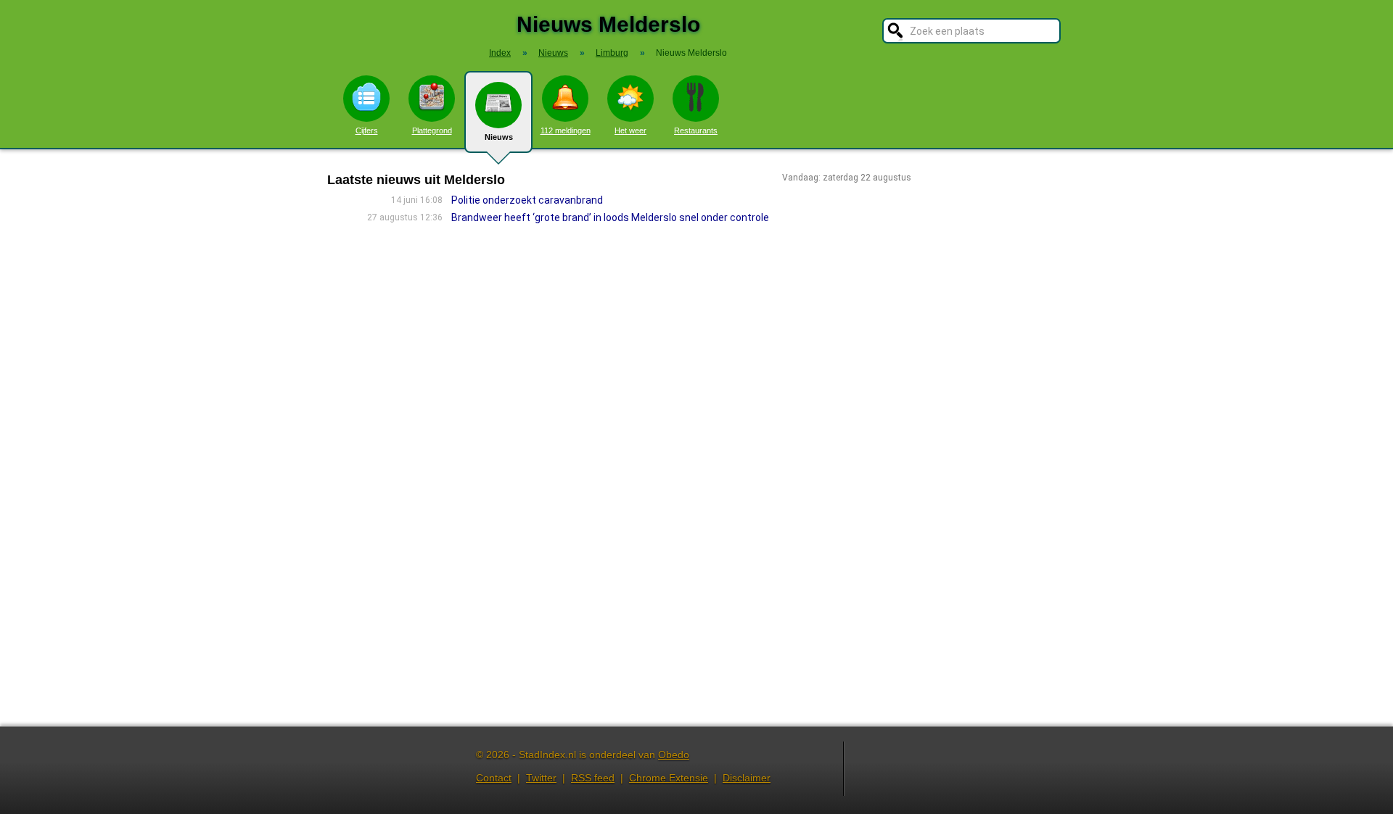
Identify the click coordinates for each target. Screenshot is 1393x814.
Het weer (630, 130)
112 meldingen (566, 130)
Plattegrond (432, 130)
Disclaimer (747, 778)
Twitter (541, 778)
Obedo (673, 754)
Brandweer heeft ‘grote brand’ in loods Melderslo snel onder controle (610, 217)
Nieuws (499, 137)
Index (500, 53)
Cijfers (367, 130)
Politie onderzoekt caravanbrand (527, 200)
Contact (493, 778)
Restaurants (696, 130)
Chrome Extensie (668, 778)
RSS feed (593, 778)
